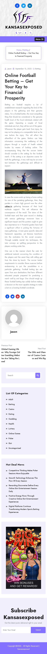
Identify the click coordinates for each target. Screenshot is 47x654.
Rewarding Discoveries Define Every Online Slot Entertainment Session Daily (23, 488)
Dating (11, 414)
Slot (10, 443)
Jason (13, 332)
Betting (26, 50)
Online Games (14, 433)
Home (18, 50)
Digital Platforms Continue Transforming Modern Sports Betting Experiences (24, 509)
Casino (11, 409)
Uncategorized (15, 448)
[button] (39, 39)
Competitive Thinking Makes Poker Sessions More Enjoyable (23, 472)
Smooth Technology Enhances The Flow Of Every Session (23, 479)
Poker (11, 438)
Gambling (13, 419)
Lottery (12, 428)
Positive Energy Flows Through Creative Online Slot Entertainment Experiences (23, 499)
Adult (11, 399)
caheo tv (8, 206)
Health (11, 424)
